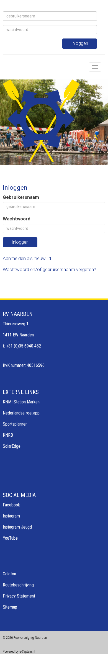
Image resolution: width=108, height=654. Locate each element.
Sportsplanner (15, 424)
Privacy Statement (19, 596)
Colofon (9, 573)
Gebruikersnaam (21, 197)
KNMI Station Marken (21, 402)
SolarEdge (11, 446)
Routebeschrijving (18, 585)
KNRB (8, 435)
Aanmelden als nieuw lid (27, 258)
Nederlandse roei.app (21, 413)
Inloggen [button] (20, 242)
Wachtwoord (16, 219)
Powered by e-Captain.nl (19, 651)
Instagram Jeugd (17, 527)
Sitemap (10, 607)
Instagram (11, 516)
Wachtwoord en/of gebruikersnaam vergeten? (49, 269)
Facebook (11, 505)
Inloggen (79, 43)
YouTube (10, 538)
